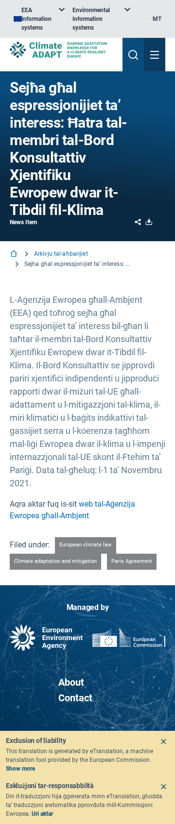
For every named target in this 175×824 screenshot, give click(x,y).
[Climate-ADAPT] (62, 50)
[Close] (163, 741)
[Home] (14, 254)
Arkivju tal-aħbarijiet (61, 253)
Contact (75, 698)
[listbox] (39, 19)
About (71, 682)
